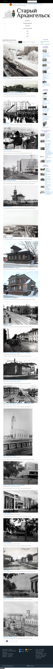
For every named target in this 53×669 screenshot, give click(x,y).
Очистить (24, 42)
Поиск (20, 42)
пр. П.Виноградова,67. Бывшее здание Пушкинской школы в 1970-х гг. (15, 379)
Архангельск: (27, 20)
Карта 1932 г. (4, 652)
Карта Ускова (4, 650)
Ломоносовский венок (12, 650)
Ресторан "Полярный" (7, 542)
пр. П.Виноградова (6, 76)
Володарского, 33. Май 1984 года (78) (48, 161)
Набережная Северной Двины (8, 597)
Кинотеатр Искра (46, 127)
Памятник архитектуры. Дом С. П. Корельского (11, 267)
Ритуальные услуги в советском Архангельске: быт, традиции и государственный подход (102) (49, 151)
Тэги (28, 33)
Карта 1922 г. (10, 656)
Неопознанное (41, 649)
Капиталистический (27, 28)
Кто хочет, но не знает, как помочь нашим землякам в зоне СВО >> (28, 4)
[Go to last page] (17, 641)
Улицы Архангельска (39, 652)
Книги (45, 653)
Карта (27, 36)
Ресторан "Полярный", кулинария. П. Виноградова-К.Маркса (14, 484)
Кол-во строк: (29, 41)
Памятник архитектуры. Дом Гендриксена (10, 297)
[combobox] (32, 2)
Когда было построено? (40, 650)
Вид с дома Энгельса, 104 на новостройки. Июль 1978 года (46, 68)
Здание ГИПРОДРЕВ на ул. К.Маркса (9, 180)
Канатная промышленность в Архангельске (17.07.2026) (49, 192)
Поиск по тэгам (5, 649)
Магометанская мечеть (7, 206)
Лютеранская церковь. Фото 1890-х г (9, 455)
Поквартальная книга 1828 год (7, 653)
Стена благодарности (39, 653)
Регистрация (10, 655)
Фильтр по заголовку (6, 41)
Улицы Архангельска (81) (48, 157)
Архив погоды (43, 655)
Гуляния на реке (6, 123)
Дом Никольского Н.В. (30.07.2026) (48, 175)
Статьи (37, 649)
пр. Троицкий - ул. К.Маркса (8, 237)
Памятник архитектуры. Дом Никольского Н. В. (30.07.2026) (48, 181)
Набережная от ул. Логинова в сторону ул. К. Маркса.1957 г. (14, 92)
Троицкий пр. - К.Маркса (7, 325)
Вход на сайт (5, 1)
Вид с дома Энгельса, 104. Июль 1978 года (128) (47, 136)
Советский (27, 25)
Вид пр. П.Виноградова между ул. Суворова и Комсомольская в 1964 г (46, 118)
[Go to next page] (15, 641)
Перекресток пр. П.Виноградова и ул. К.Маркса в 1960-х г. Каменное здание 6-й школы (18, 403)
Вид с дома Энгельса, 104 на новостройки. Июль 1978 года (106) (48, 143)
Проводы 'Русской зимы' (7, 149)
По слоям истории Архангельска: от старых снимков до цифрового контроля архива (46, 55)
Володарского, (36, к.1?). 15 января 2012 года (46, 85)
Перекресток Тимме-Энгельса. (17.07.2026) (48, 187)
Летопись (10, 649)
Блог (28, 31)
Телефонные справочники (40, 656)
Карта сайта (38, 655)
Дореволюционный (27, 23)
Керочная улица (6, 569)
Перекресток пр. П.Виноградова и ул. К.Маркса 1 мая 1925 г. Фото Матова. (16, 352)
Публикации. (4, 655)
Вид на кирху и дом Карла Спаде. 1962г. (10, 636)
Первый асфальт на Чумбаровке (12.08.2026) (47, 170)
